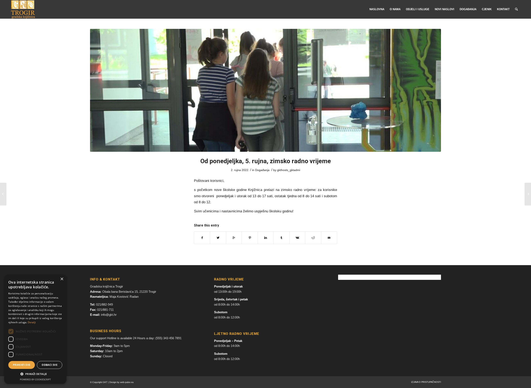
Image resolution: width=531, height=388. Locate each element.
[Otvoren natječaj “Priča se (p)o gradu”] (3, 194)
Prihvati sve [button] (21, 365)
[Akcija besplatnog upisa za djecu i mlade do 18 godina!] (528, 194)
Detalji (32, 322)
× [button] (61, 279)
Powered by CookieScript (35, 379)
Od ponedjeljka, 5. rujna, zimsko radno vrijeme (265, 161)
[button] (35, 374)
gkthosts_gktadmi (288, 170)
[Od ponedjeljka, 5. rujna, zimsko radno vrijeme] (265, 90)
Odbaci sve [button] (49, 365)
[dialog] (35, 329)
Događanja (262, 170)
